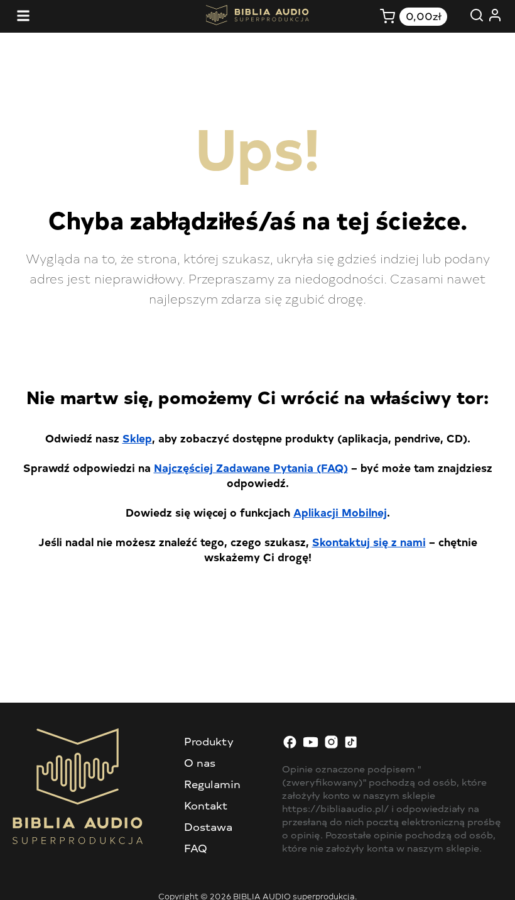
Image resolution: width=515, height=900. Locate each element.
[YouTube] (310, 745)
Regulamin (212, 784)
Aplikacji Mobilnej (340, 512)
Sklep (137, 438)
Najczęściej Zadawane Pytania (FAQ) (251, 467)
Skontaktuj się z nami (369, 541)
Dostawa (208, 826)
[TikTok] (352, 745)
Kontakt (206, 805)
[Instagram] (331, 745)
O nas (199, 762)
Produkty (209, 741)
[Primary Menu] (23, 16)
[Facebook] (290, 745)
